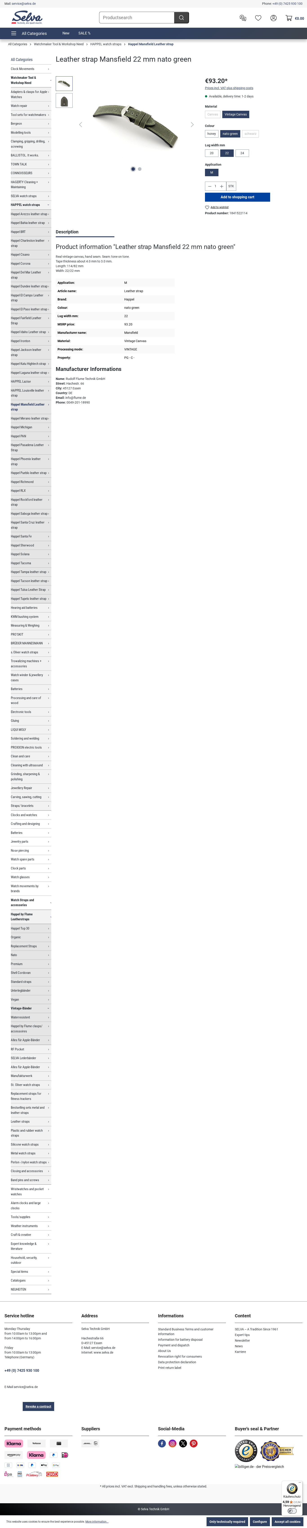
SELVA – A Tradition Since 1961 (256, 1329)
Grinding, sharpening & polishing (25, 776)
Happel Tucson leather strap (29, 581)
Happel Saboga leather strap (29, 514)
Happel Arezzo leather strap (29, 214)
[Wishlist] (257, 17)
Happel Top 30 (20, 928)
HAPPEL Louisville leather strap (27, 393)
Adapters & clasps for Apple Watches (29, 94)
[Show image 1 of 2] (133, 169)
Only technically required (227, 1521)
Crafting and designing (25, 824)
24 (242, 153)
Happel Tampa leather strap (28, 572)
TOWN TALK (19, 164)
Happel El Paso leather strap (29, 309)
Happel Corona (20, 264)
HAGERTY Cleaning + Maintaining (24, 184)
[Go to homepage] (26, 17)
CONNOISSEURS (21, 173)
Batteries (16, 689)
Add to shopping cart (237, 197)
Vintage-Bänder (21, 1008)
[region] (125, 124)
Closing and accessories (27, 1171)
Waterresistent (20, 1017)
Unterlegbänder (21, 991)
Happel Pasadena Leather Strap (27, 447)
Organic (16, 937)
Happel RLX (18, 491)
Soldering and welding (25, 738)
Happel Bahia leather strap (28, 223)
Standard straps (21, 982)
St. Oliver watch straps (25, 1085)
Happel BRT (18, 232)
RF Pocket (17, 1049)
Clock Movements (22, 69)
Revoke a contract (38, 1406)
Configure (260, 1521)
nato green (230, 133)
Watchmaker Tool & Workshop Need (23, 80)
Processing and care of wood (26, 700)
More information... (97, 1521)
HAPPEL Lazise (21, 381)
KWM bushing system (24, 617)
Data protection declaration (177, 1362)
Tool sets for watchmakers (28, 115)
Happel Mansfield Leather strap (27, 407)
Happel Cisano (20, 255)
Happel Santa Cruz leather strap (27, 525)
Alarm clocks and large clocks (26, 1205)
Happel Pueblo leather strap (29, 473)
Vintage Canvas (236, 114)
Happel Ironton (20, 341)
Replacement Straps (24, 946)
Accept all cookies (287, 1521)
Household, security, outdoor (24, 1260)
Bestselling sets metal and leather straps (27, 1110)
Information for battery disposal (180, 1339)
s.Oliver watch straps (24, 652)
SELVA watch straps (24, 196)
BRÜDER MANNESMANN (27, 643)
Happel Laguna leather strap (29, 373)
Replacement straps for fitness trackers (26, 1096)
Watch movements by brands (24, 888)
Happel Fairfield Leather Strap (26, 320)
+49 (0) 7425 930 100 (287, 3)
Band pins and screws (25, 1180)
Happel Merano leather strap (29, 418)
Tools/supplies (20, 1217)
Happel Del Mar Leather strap (26, 275)
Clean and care (20, 756)
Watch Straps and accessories (22, 902)
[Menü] (300, 1483)
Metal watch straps (23, 1153)
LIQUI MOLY (18, 730)
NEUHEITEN (18, 1289)
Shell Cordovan (21, 973)
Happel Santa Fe (21, 536)
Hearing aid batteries (24, 608)
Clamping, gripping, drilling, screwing (28, 144)
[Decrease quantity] (209, 186)
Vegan (15, 1000)
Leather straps (20, 1121)
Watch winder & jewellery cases (27, 677)
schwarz (252, 134)
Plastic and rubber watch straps (27, 1133)
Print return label (169, 1368)
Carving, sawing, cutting (26, 797)
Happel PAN (18, 436)
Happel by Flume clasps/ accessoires (26, 1028)
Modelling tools (21, 133)
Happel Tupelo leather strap (28, 599)
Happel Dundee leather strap (29, 286)
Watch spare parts (22, 859)
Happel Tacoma (21, 563)
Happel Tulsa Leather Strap (28, 590)
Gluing (15, 721)
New (65, 33)
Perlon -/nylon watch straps (29, 1162)
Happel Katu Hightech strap (28, 364)
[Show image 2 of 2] (139, 169)
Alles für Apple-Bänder (25, 1040)
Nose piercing (20, 851)
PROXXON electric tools (26, 747)
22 (227, 153)
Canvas (213, 115)
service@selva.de (24, 3)
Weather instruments (24, 1226)
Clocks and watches (24, 815)
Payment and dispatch (173, 1345)
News (239, 1346)
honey (211, 133)
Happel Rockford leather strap (26, 502)
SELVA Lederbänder (23, 1058)
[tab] (85, 232)
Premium (16, 964)
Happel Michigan (21, 427)
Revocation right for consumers (180, 1356)
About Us (164, 1351)
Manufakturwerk (21, 1076)
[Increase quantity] (222, 186)
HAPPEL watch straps (25, 205)
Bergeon (16, 124)
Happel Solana (20, 554)
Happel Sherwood (22, 545)
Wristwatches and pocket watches (27, 1191)
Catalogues (18, 1280)
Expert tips (242, 1335)
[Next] (192, 124)
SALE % (84, 33)
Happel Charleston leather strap (27, 243)
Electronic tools (21, 712)
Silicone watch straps (25, 1144)
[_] (136, 124)
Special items (19, 1272)
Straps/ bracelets (22, 806)
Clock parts (18, 868)
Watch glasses (20, 877)
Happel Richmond (22, 482)
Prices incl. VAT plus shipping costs (229, 88)
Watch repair (19, 106)
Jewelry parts (19, 842)
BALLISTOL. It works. (25, 155)
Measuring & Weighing (25, 625)
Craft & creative (21, 1235)
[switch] (292, 1511)
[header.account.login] (272, 17)
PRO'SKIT (17, 634)
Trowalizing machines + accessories (26, 663)
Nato (14, 955)
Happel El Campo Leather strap (27, 297)
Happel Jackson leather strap (26, 352)
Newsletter (242, 1340)
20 (212, 153)
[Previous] (80, 124)
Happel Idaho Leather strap (28, 332)
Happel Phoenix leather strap (26, 461)
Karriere (240, 1352)
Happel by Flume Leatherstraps (22, 916)
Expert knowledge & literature (23, 1246)
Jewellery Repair (21, 788)
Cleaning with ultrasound (27, 765)
